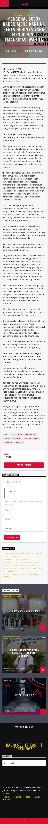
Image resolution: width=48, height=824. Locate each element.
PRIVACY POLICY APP (24, 695)
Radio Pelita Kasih (12, 438)
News (18, 597)
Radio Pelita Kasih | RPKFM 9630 (24, 747)
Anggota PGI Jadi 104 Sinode (24, 611)
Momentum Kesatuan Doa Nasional (16, 559)
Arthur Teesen (9, 627)
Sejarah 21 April (31, 438)
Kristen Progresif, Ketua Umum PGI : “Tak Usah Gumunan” (24, 653)
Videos (37, 797)
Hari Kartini (30, 434)
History (30, 15)
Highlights (19, 15)
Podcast (18, 797)
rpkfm (21, 51)
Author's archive (24, 465)
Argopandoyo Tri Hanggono (14, 668)
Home (7, 797)
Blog (28, 797)
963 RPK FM (17, 434)
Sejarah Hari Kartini (13, 442)
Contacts (9, 799)
